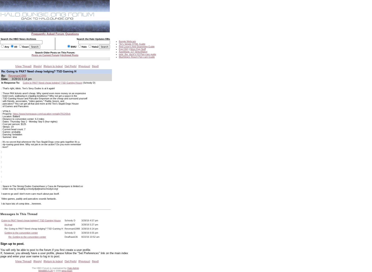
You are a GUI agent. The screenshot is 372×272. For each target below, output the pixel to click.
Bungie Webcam (127, 41)
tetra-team (67, 270)
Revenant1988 (17, 75)
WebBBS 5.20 (45, 270)
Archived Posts (69, 55)
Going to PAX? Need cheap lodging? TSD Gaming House (52, 82)
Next (95, 66)
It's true (8, 224)
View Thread (23, 66)
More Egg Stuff (138, 49)
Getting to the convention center (21, 232)
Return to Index (53, 66)
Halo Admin (73, 268)
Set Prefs (70, 66)
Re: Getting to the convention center (27, 237)
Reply (37, 66)
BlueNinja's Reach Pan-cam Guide (137, 57)
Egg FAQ (123, 49)
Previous (84, 66)
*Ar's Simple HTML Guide (132, 44)
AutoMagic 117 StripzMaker (133, 51)
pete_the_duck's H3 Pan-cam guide (137, 54)
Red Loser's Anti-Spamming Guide (137, 46)
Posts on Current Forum (45, 55)
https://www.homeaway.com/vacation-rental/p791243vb (41, 114)
